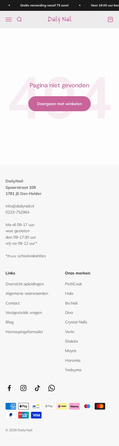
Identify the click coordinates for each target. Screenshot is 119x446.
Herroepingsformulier (24, 331)
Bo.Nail (71, 303)
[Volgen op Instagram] (23, 388)
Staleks (71, 341)
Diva (69, 312)
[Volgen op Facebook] (9, 388)
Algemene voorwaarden (27, 293)
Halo (69, 293)
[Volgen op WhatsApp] (51, 388)
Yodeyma (73, 369)
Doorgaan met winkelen (59, 103)
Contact (13, 303)
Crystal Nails (76, 321)
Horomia (72, 360)
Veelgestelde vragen (24, 312)
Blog (10, 321)
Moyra (70, 350)
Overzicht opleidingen (25, 283)
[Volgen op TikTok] (37, 388)
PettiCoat (73, 283)
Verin (69, 331)
